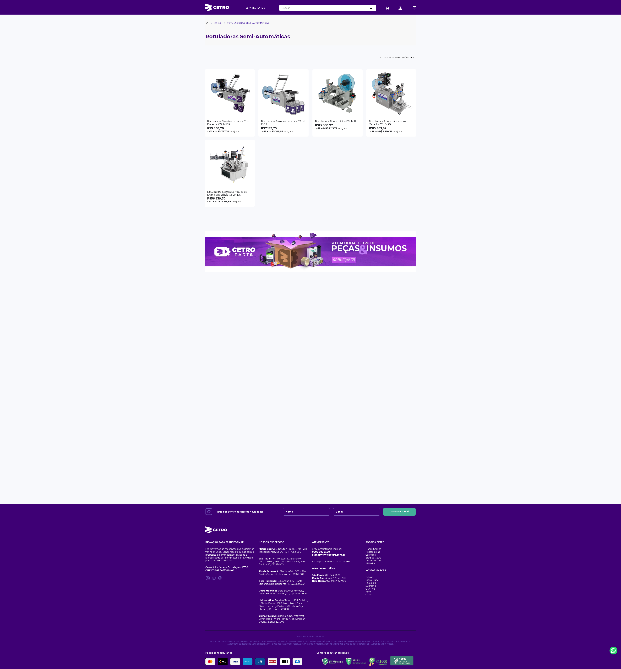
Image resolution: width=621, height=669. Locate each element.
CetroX (369, 577)
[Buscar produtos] (372, 8)
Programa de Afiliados (373, 562)
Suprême (370, 585)
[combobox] (327, 8)
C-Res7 (369, 594)
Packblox (370, 582)
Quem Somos (373, 548)
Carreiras (370, 554)
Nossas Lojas (372, 551)
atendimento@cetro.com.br (328, 554)
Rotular (217, 23)
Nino (368, 591)
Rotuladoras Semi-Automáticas (248, 23)
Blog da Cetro (373, 557)
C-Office (370, 588)
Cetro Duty (371, 580)
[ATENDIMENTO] (414, 8)
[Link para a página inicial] (207, 23)
